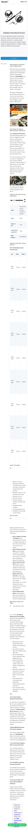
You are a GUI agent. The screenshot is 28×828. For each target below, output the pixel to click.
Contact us (17, 814)
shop (15, 826)
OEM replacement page (18, 820)
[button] (17, 824)
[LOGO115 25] (5, 1)
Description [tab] (4, 63)
